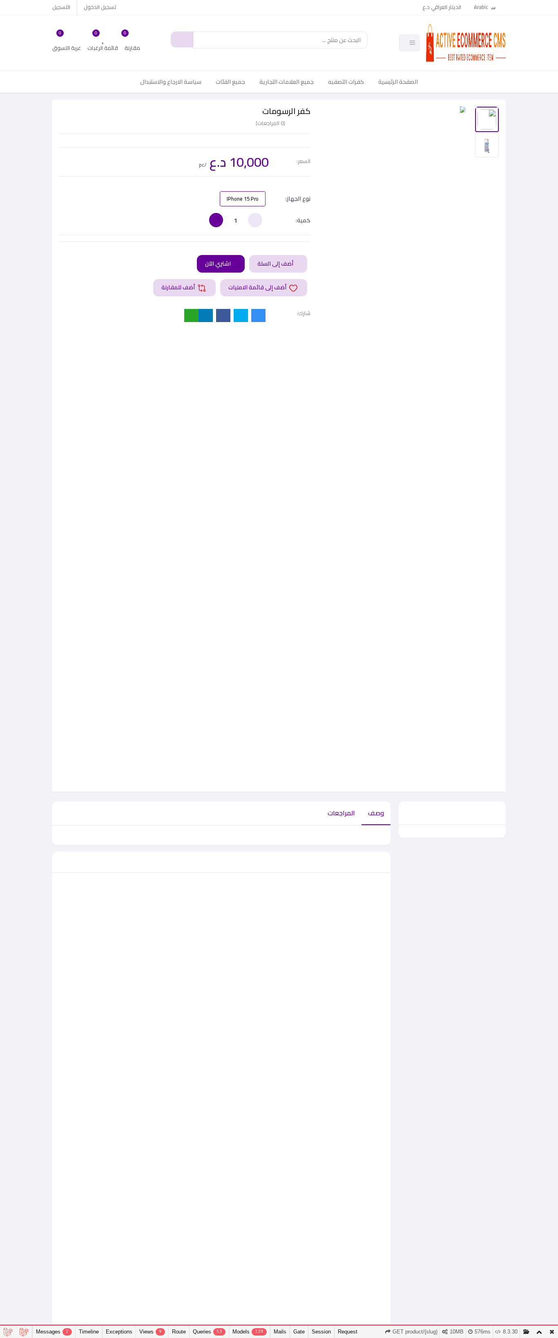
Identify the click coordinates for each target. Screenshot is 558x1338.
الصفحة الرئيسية (398, 81)
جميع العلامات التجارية (286, 81)
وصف (376, 813)
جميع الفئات (230, 81)
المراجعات (341, 813)
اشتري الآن (218, 263)
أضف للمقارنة (178, 287)
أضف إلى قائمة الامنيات (258, 287)
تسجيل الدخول (100, 7)
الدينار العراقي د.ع (441, 7)
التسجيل (61, 7)
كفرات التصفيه (346, 81)
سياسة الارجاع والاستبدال (170, 81)
